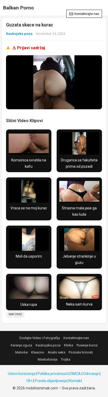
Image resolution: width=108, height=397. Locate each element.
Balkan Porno (18, 8)
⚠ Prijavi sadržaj (28, 47)
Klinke (68, 345)
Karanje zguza (21, 345)
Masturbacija (47, 359)
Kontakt (75, 381)
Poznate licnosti (81, 352)
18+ (29, 381)
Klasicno (37, 352)
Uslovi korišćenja (21, 374)
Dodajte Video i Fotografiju (39, 338)
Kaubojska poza (19, 34)
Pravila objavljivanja (51, 381)
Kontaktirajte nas (86, 14)
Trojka (65, 359)
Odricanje (91, 374)
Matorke (15, 314)
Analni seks (56, 352)
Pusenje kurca (87, 345)
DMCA (75, 374)
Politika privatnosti (52, 374)
